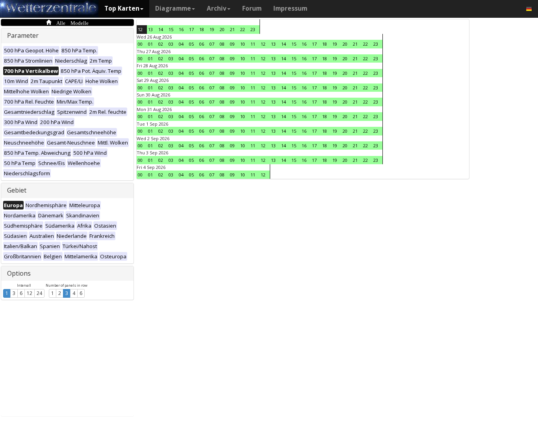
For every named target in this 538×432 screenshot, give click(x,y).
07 (212, 44)
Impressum (290, 8)
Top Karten (121, 8)
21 (232, 29)
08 (222, 44)
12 (29, 293)
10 (242, 44)
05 (191, 44)
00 (140, 44)
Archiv (216, 8)
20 (222, 29)
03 (171, 44)
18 (201, 29)
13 (150, 29)
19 (212, 29)
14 (160, 29)
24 (39, 293)
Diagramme (173, 8)
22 (242, 29)
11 (252, 44)
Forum (252, 8)
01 (150, 44)
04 (181, 44)
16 (181, 29)
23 (252, 29)
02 (160, 44)
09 (232, 44)
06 (201, 44)
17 (191, 29)
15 (171, 29)
